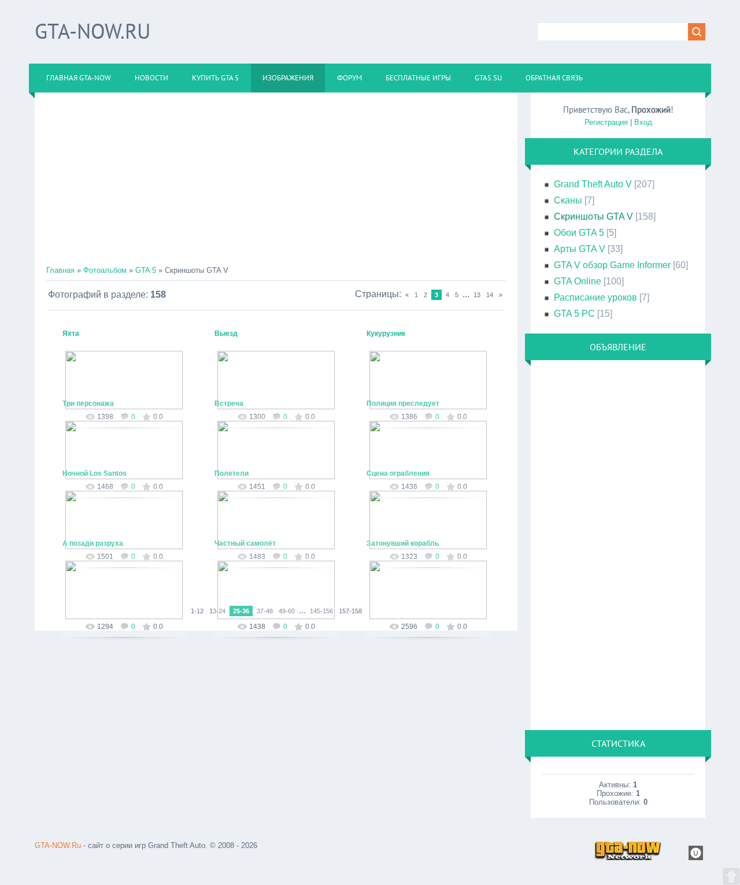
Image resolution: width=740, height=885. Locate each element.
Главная (60, 270)
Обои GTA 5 (579, 233)
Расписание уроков (595, 297)
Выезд (226, 333)
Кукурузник (386, 333)
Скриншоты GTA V (593, 216)
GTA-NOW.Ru (92, 31)
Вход (643, 122)
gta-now (129, 407)
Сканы (568, 200)
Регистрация (606, 122)
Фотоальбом (105, 270)
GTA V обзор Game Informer (612, 265)
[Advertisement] (276, 185)
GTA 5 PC (574, 314)
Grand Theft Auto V (593, 184)
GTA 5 (145, 270)
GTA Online (577, 281)
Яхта (70, 333)
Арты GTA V (579, 249)
